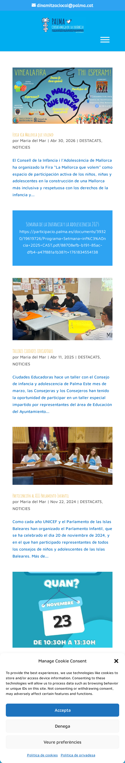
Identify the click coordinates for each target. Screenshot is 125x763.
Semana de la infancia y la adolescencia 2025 (62, 224)
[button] (116, 661)
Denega (62, 726)
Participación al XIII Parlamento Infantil (40, 496)
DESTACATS (90, 140)
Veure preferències (62, 742)
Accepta (63, 710)
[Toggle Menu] (105, 39)
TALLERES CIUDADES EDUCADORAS (32, 351)
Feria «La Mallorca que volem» (32, 135)
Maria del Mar (33, 140)
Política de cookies (42, 755)
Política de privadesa (78, 755)
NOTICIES (21, 147)
